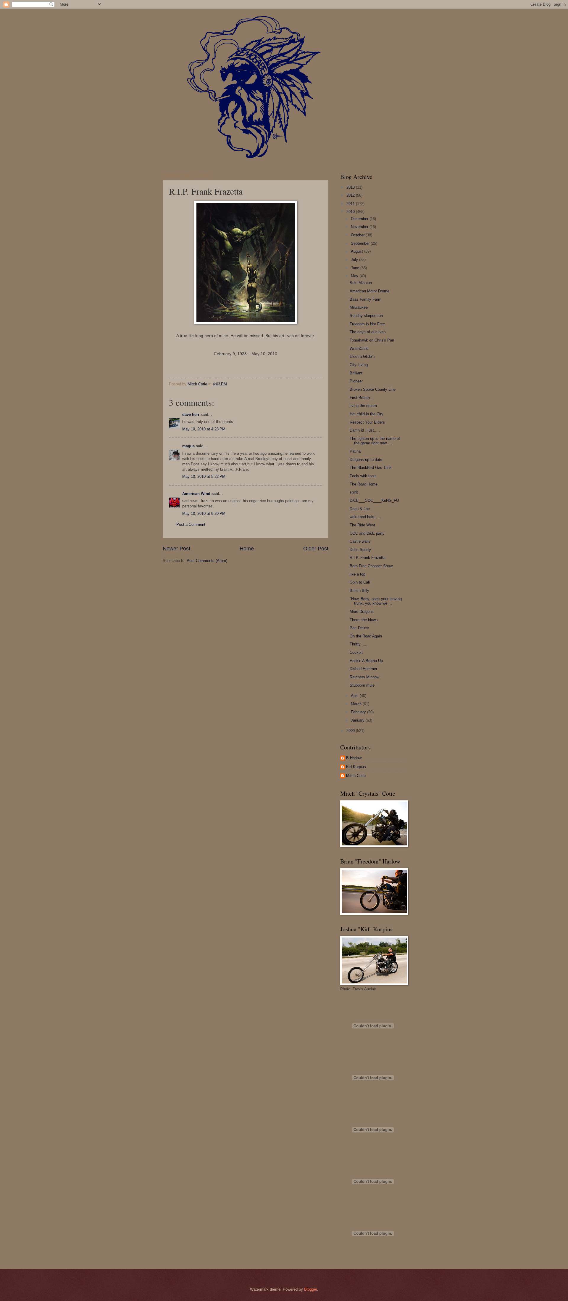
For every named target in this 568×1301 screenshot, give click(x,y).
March (357, 704)
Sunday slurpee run (366, 315)
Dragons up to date (366, 459)
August (357, 251)
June (355, 268)
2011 (351, 203)
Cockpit (356, 652)
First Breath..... (363, 397)
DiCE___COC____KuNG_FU (374, 500)
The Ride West (362, 525)
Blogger (310, 1289)
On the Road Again (366, 636)
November (360, 227)
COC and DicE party (367, 533)
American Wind (196, 493)
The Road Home (363, 484)
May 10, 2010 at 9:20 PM (203, 513)
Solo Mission (361, 283)
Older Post (315, 549)
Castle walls (360, 541)
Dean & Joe (360, 509)
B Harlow (354, 758)
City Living (359, 365)
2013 (351, 187)
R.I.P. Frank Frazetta (367, 557)
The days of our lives (368, 332)
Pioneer (356, 381)
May (355, 276)
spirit (354, 492)
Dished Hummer (363, 668)
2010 (351, 211)
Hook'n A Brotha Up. (367, 660)
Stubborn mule (362, 685)
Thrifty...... (358, 644)
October (358, 235)
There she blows (364, 620)
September (361, 243)
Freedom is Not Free (367, 324)
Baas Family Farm (365, 299)
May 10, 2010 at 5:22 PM (203, 476)
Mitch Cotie (356, 775)
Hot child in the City (366, 414)
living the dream (363, 405)
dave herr (190, 414)
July (355, 259)
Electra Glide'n (362, 356)
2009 (351, 730)
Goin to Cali (360, 582)
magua (188, 446)
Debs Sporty (360, 549)
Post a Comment (190, 524)
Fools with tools (363, 476)
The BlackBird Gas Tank (371, 467)
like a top (357, 574)
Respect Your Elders (367, 422)
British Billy (359, 590)
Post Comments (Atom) (207, 560)
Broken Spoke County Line (373, 389)
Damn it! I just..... (365, 430)
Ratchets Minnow (364, 677)
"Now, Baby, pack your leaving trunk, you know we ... (376, 601)
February (359, 712)
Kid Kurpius (356, 767)
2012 (351, 195)
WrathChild (359, 348)
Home (247, 549)
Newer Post (176, 549)
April (355, 695)
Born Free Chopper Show (371, 566)
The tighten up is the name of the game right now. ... (375, 440)
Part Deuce (359, 628)
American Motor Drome (369, 291)
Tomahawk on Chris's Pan (372, 340)
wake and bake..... (365, 517)
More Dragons (362, 611)
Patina (355, 451)
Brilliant (356, 373)
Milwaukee (359, 307)
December (360, 219)
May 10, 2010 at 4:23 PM (203, 429)
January (358, 720)
